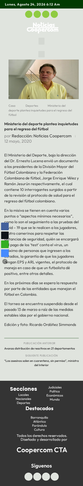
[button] (41, 41)
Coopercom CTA (42, 449)
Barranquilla (39, 417)
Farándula (39, 425)
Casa (12, 106)
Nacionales (23, 399)
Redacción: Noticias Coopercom (42, 135)
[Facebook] (28, 14)
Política (55, 391)
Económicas (54, 395)
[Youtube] (45, 14)
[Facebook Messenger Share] (5, 253)
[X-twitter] (37, 14)
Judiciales (55, 387)
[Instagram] (54, 14)
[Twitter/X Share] (5, 235)
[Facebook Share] (5, 226)
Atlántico (39, 421)
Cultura (39, 430)
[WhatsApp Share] (5, 244)
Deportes (32, 106)
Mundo (55, 399)
